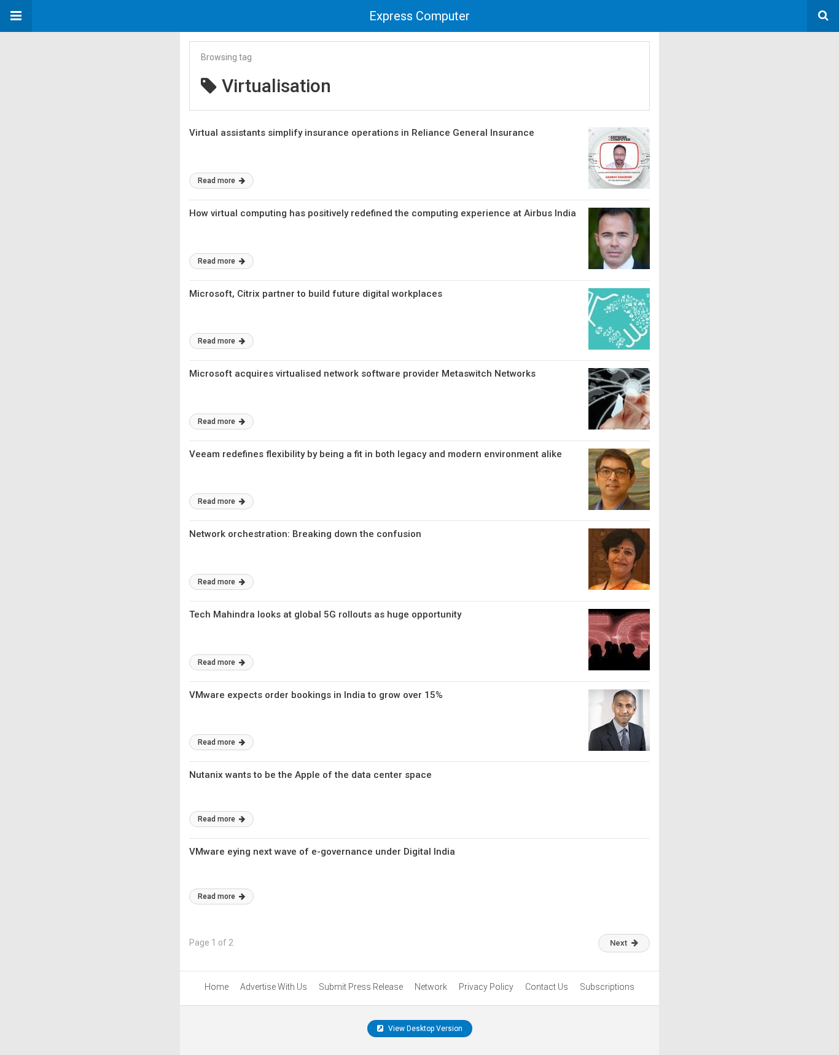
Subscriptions (607, 987)
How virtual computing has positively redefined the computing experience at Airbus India (382, 213)
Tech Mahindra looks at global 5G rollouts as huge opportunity (325, 614)
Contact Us (546, 987)
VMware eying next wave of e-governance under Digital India (322, 851)
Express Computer (419, 16)
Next (618, 942)
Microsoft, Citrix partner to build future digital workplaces (315, 293)
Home (216, 987)
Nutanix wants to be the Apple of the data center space (310, 774)
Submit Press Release (361, 987)
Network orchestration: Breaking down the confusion (305, 533)
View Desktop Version (424, 1028)
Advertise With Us (273, 987)
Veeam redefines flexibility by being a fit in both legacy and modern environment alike (375, 454)
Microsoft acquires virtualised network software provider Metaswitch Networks (362, 373)
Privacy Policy (486, 987)
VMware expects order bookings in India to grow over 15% (316, 694)
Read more (217, 180)
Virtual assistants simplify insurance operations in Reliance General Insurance (361, 132)
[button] (16, 16)
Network (431, 987)
